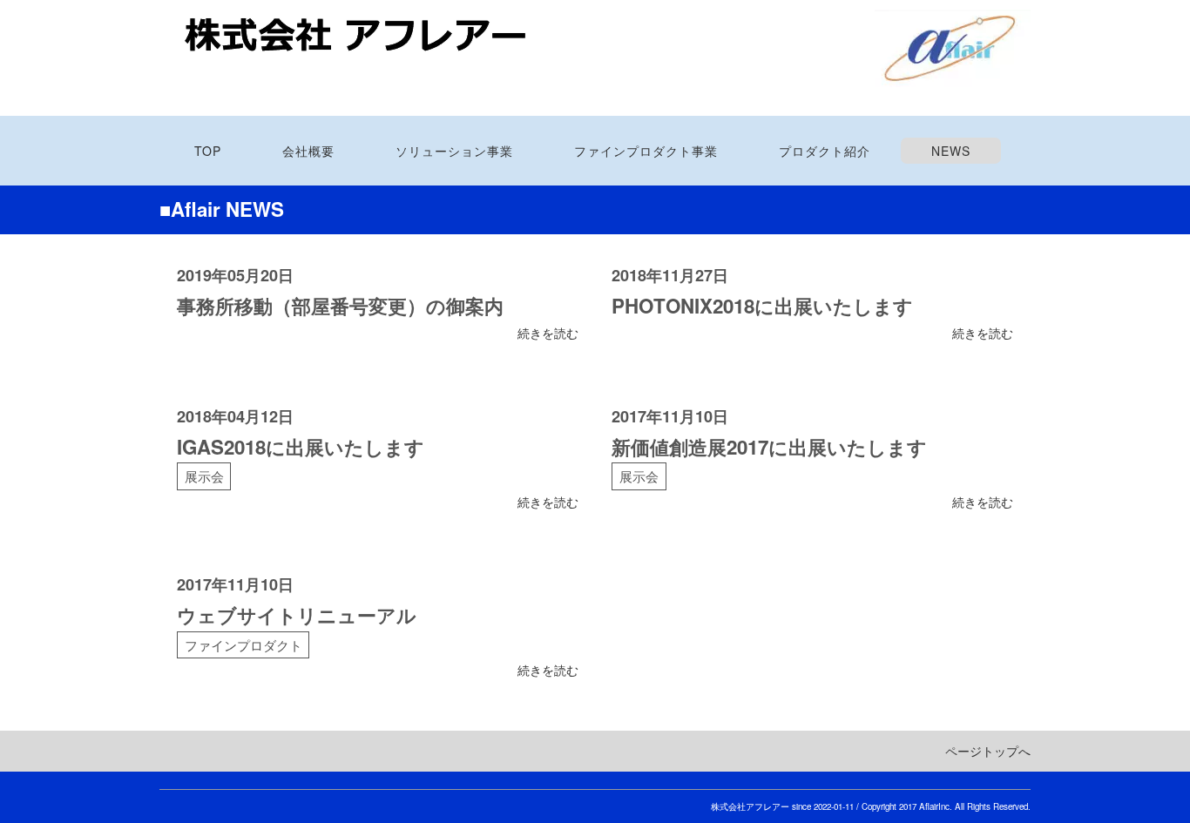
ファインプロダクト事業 (646, 150)
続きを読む (547, 332)
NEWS (950, 150)
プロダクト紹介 (824, 150)
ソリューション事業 (454, 150)
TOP (207, 150)
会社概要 (308, 150)
